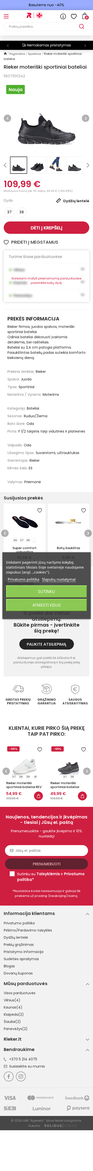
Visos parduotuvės (19, 993)
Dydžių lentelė (16, 937)
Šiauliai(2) (12, 1021)
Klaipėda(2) (14, 1014)
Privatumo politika (19, 923)
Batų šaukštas (68, 548)
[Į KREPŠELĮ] (38, 796)
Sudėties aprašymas (21, 958)
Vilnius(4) (12, 1000)
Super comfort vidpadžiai (24, 550)
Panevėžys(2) (16, 1028)
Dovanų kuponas (18, 973)
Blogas (9, 966)
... (34, 540)
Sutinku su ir (51, 876)
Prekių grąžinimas (19, 944)
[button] (85, 45)
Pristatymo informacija (23, 951)
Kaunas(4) (13, 1007)
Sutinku (46, 591)
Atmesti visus (46, 605)
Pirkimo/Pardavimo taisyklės (28, 930)
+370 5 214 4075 (23, 1059)
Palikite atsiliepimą (46, 644)
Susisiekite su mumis (27, 1066)
